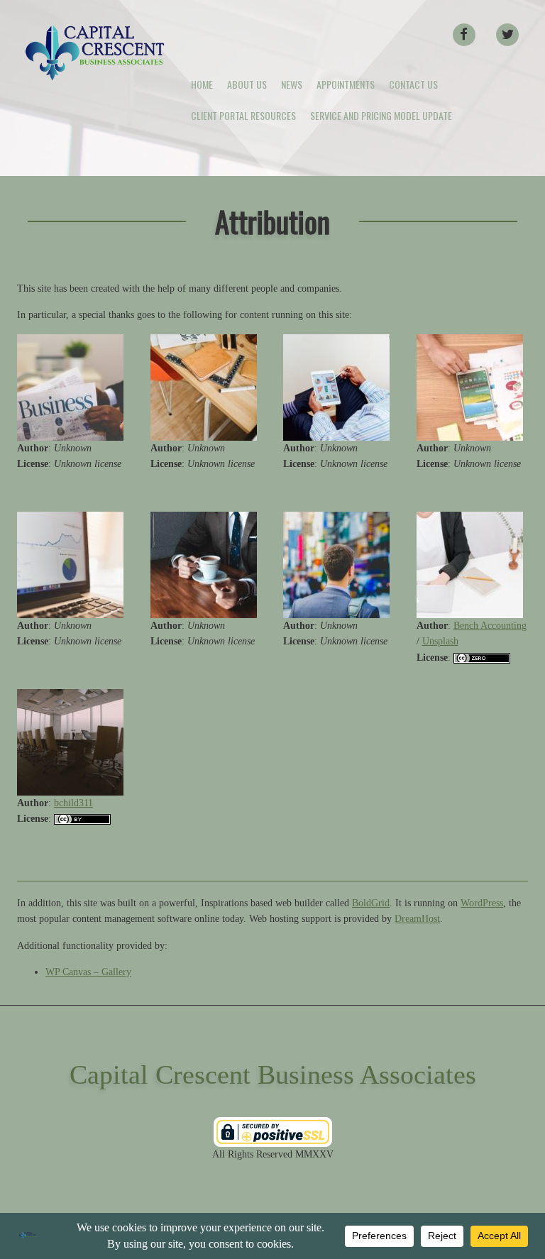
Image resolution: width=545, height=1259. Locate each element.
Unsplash (440, 641)
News (291, 84)
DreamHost (417, 918)
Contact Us (413, 84)
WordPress (482, 903)
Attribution (272, 221)
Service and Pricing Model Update (381, 115)
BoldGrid (371, 903)
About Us (247, 84)
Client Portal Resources (243, 115)
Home (202, 84)
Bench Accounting (490, 625)
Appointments (345, 84)
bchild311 (73, 803)
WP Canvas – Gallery (88, 972)
